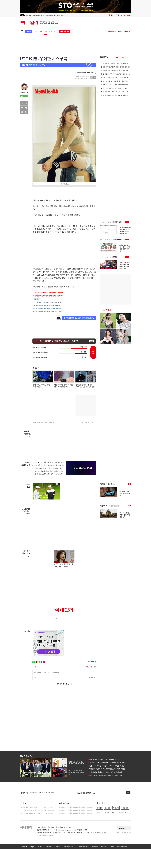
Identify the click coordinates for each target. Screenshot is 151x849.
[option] (59, 15)
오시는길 (40, 846)
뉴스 (117, 57)
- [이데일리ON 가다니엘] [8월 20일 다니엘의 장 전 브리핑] (75, 810)
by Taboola (27, 436)
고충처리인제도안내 (83, 846)
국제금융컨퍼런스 (110, 812)
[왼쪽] (57, 484)
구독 (117, 15)
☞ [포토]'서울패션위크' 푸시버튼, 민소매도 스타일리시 (47, 308)
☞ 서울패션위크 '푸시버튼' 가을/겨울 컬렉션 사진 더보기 (47, 296)
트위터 (26, 103)
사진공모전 (125, 808)
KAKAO (22, 112)
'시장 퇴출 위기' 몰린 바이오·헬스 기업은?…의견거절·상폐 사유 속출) (53, 465)
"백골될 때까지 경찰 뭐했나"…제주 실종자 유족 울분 (106, 762)
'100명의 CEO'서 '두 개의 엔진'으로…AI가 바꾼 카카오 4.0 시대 (109, 769)
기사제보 (111, 846)
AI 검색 (29, 31)
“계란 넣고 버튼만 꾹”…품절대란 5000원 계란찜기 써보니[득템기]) (52, 462)
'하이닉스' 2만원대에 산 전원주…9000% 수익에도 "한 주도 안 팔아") (53, 468)
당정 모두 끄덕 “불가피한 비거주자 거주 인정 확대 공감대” (108, 766)
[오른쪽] (59, 484)
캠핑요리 (99, 812)
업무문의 (48, 846)
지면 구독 (93, 422)
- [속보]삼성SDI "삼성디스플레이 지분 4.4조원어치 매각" (36, 807)
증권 (123, 57)
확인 (128, 792)
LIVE (22, 15)
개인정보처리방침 (122, 846)
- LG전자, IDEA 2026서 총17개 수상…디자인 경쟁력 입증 (36, 813)
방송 (45, 31)
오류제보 (103, 846)
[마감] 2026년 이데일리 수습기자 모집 (41, 793)
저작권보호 (95, 846)
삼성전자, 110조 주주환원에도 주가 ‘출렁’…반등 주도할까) (50, 474)
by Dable (28, 513)
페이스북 (22, 103)
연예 (40, 31)
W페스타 (116, 808)
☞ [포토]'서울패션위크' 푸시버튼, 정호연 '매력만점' (46, 305)
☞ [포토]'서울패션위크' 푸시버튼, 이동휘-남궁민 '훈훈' (47, 311)
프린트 (26, 108)
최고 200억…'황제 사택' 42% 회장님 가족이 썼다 (105, 775)
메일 (22, 108)
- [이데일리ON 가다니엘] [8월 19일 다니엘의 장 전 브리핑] (75, 813)
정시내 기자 (24, 92)
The (127, 31)
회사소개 (24, 846)
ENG (112, 15)
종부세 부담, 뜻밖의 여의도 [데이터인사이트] (103, 759)
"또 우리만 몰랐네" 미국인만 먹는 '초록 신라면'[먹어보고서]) (50, 471)
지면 (121, 15)
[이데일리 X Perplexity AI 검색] (58, 65)
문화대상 (99, 808)
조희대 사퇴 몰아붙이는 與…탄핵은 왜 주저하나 (105, 772)
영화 (55, 31)
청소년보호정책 (68, 846)
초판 (125, 15)
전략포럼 (108, 808)
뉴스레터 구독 (85, 422)
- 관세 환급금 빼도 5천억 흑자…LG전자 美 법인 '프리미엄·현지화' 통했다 (37, 810)
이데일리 (39, 22)
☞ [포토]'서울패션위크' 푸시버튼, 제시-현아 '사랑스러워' (47, 302)
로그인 (129, 15)
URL (26, 112)
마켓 (120, 31)
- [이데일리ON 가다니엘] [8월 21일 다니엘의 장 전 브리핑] (75, 807)
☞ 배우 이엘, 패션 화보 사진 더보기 (53, 293)
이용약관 (57, 846)
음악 (50, 31)
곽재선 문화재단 (123, 812)
